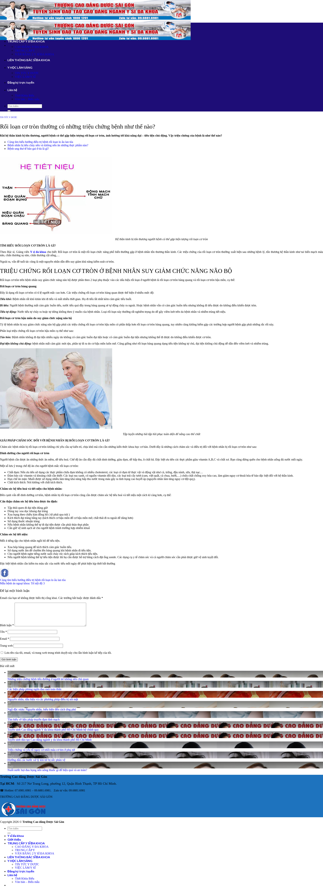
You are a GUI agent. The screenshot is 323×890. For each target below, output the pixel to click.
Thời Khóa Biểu (24, 95)
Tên (3, 631)
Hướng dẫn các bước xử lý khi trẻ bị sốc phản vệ (36, 759)
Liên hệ (12, 90)
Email (4, 638)
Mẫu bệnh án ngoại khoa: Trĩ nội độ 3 (22, 583)
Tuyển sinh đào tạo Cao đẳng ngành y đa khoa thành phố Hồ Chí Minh (49, 739)
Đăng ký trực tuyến (20, 82)
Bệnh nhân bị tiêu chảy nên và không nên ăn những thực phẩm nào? (47, 145)
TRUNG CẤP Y (25, 50)
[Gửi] (8, 110)
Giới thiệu (14, 34)
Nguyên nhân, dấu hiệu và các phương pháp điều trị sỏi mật (42, 699)
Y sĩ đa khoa (15, 26)
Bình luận (7, 625)
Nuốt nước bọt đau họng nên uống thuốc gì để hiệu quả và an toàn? (47, 770)
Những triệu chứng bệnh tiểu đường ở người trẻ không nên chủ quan (48, 679)
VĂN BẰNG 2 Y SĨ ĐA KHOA (34, 54)
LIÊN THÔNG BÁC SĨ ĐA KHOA (28, 60)
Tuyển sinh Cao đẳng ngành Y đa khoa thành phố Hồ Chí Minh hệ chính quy (53, 729)
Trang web (6, 645)
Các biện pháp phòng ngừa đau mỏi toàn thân (34, 689)
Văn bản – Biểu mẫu (27, 99)
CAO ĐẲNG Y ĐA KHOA (32, 47)
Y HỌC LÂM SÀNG (19, 67)
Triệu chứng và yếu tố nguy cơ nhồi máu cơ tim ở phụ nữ (41, 749)
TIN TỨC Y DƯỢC (27, 73)
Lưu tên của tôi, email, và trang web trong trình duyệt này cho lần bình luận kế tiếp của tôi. (58, 652)
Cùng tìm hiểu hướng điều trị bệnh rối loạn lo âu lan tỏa (40, 141)
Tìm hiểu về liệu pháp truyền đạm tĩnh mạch (33, 719)
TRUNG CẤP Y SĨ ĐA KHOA (26, 41)
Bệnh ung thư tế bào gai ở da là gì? (28, 148)
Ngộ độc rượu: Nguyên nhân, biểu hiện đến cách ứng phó (41, 709)
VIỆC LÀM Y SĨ (25, 77)
